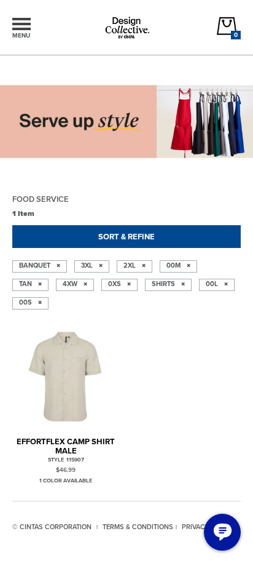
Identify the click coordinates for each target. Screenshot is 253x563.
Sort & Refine (126, 236)
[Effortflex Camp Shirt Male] (65, 375)
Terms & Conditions (138, 527)
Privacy (195, 527)
